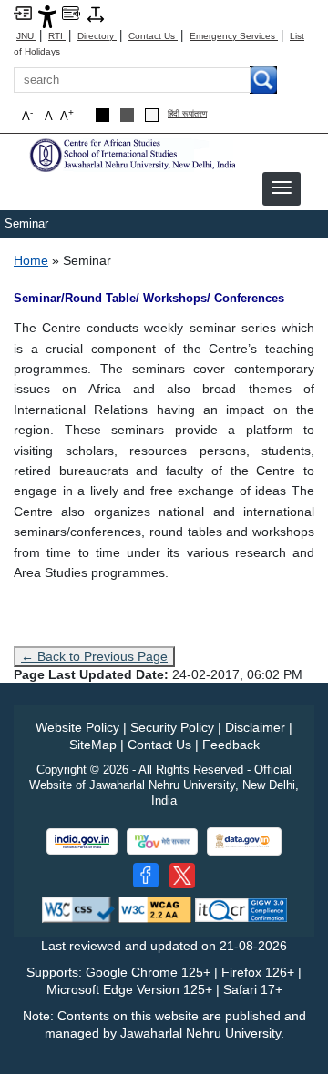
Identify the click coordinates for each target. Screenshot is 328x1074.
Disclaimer (255, 727)
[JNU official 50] (182, 875)
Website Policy (77, 727)
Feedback (231, 744)
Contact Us (153, 36)
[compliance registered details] (241, 909)
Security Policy (172, 727)
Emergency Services (234, 36)
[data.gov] (244, 841)
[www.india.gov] (82, 841)
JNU (26, 36)
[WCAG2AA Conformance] (154, 909)
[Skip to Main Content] (23, 12)
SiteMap (93, 744)
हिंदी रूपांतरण (187, 114)
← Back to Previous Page (94, 656)
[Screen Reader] (71, 12)
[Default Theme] (152, 115)
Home (31, 260)
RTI (57, 36)
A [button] (67, 115)
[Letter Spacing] (96, 13)
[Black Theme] (102, 115)
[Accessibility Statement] (47, 16)
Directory (97, 36)
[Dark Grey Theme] (127, 115)
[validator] (78, 909)
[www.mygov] (162, 841)
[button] (282, 187)
